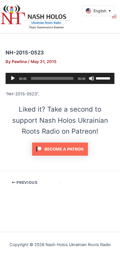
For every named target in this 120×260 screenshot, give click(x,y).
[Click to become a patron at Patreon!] (60, 148)
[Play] (13, 78)
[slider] (104, 78)
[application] (60, 78)
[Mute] (91, 78)
